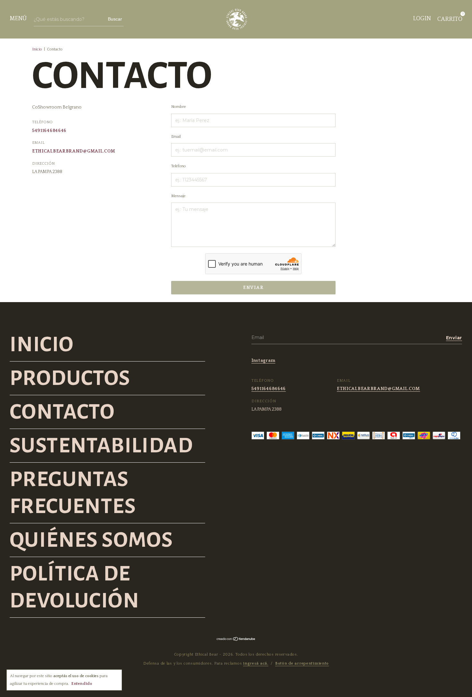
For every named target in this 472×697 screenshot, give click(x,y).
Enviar (253, 287)
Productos (70, 378)
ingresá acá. (255, 663)
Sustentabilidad (101, 445)
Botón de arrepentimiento (302, 663)
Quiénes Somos (91, 540)
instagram (263, 360)
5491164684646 (49, 130)
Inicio (37, 49)
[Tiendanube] (236, 639)
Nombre (178, 107)
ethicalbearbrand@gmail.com (73, 151)
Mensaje (178, 196)
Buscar (115, 19)
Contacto (62, 412)
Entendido (81, 684)
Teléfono (178, 166)
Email (176, 137)
